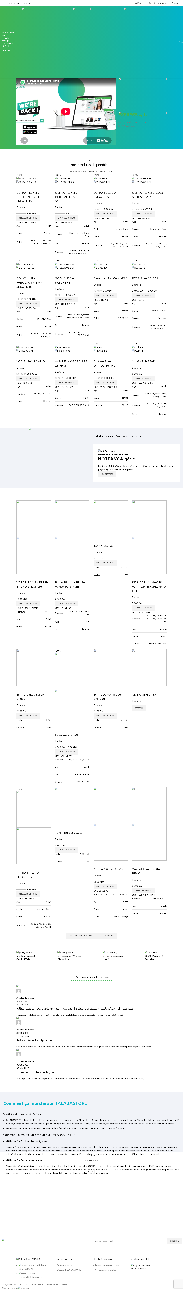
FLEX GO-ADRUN (67, 734)
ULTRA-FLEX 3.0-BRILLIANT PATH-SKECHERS (29, 197)
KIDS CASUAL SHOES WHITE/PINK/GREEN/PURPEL (149, 587)
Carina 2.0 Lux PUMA (108, 869)
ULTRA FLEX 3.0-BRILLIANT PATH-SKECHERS (67, 197)
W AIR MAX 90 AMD (30, 361)
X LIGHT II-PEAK (143, 361)
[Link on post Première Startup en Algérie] (91, 1032)
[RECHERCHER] (125, 3)
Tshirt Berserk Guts (68, 833)
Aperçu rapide (19, 187)
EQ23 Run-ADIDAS (145, 278)
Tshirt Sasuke (103, 546)
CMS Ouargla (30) (144, 694)
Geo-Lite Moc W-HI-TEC (110, 278)
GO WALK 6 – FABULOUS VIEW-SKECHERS (29, 282)
